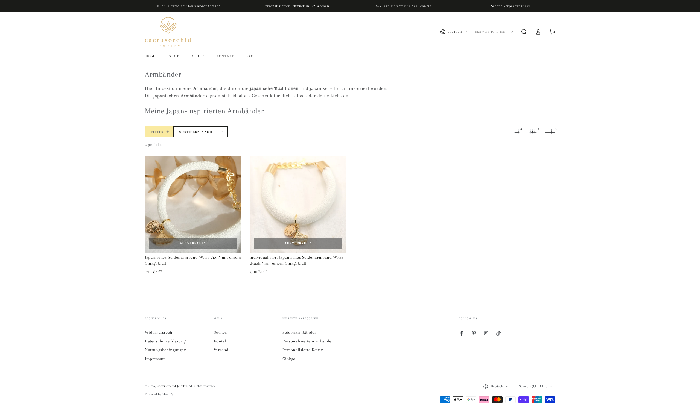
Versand (221, 349)
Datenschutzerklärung (165, 341)
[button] (524, 32)
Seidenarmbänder (299, 332)
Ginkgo (289, 358)
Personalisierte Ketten (302, 349)
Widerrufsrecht (159, 332)
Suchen (221, 332)
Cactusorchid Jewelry (172, 386)
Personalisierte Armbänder (307, 341)
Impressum (155, 358)
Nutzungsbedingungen (165, 349)
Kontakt (221, 341)
